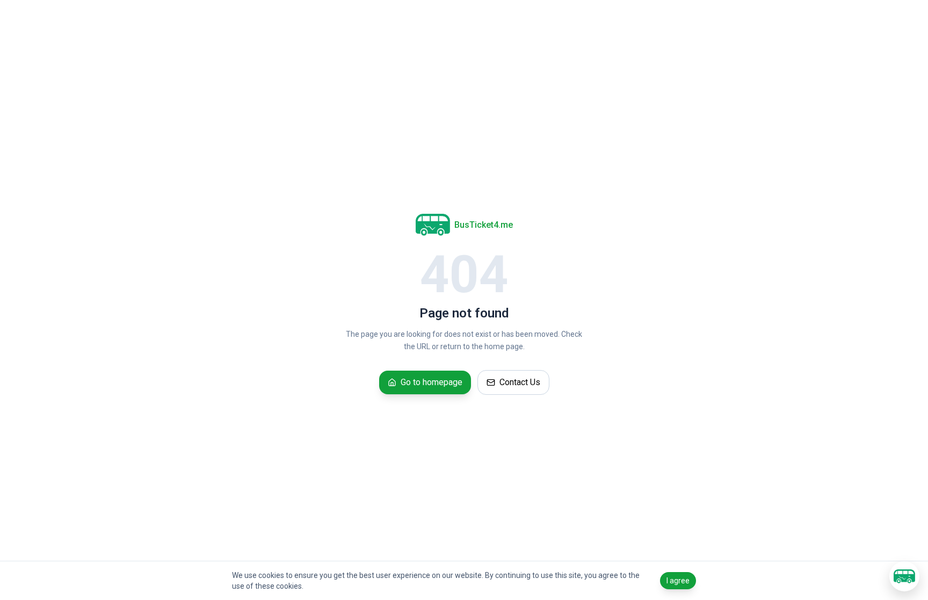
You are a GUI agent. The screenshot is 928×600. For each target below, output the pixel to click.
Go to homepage (431, 382)
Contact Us (519, 382)
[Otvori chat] (904, 576)
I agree (678, 580)
